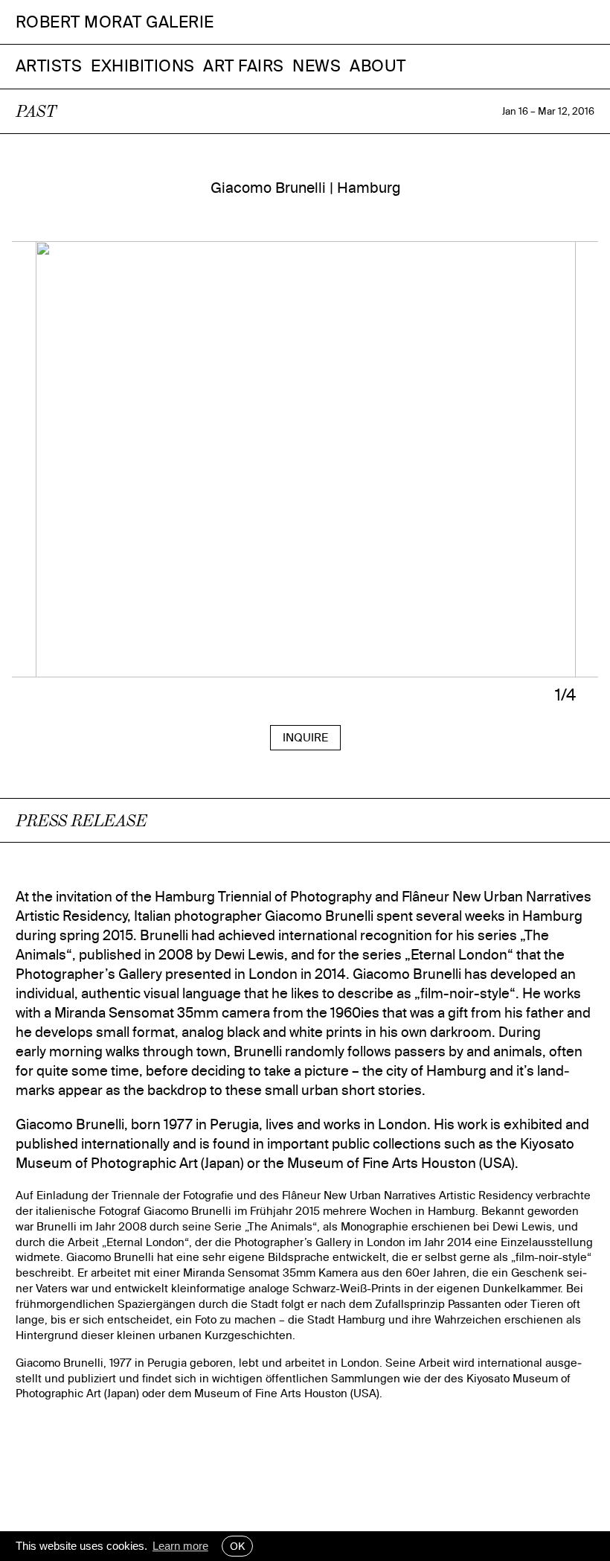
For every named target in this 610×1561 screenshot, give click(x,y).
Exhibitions (143, 65)
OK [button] (237, 1546)
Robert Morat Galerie (115, 22)
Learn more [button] (180, 1545)
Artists (49, 65)
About (378, 65)
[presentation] (158, 470)
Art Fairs (243, 65)
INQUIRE (305, 737)
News (316, 65)
